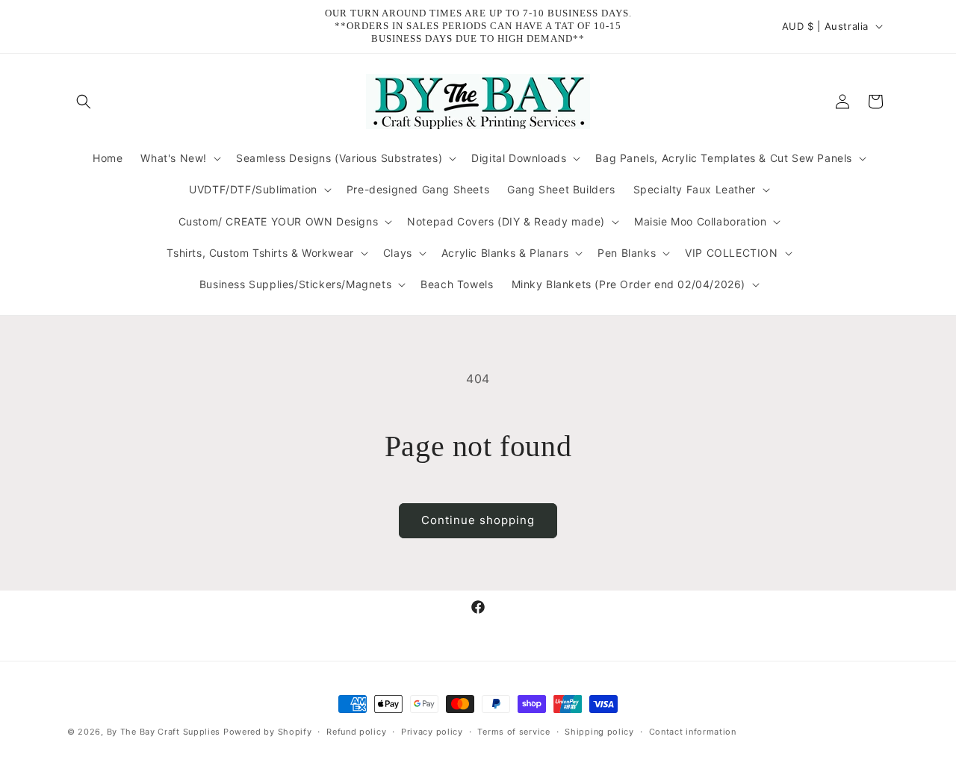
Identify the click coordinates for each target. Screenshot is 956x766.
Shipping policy (599, 731)
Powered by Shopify (267, 731)
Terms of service (513, 731)
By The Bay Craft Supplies (165, 731)
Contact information (692, 731)
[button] (83, 101)
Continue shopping (478, 520)
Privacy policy (432, 731)
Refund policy (356, 731)
